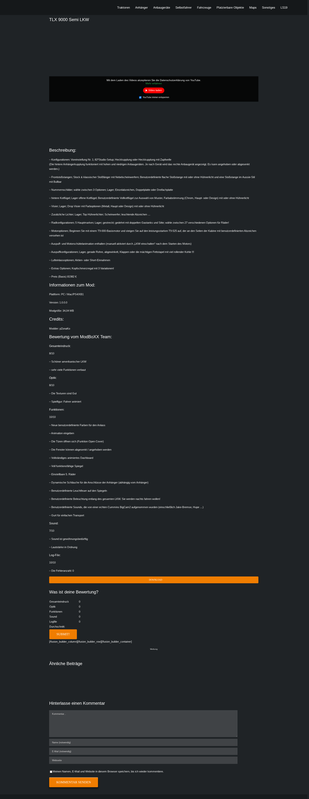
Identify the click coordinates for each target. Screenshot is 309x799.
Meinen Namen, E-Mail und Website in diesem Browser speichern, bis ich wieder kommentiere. (108, 771)
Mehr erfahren (154, 83)
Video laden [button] (155, 90)
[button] (294, 7)
